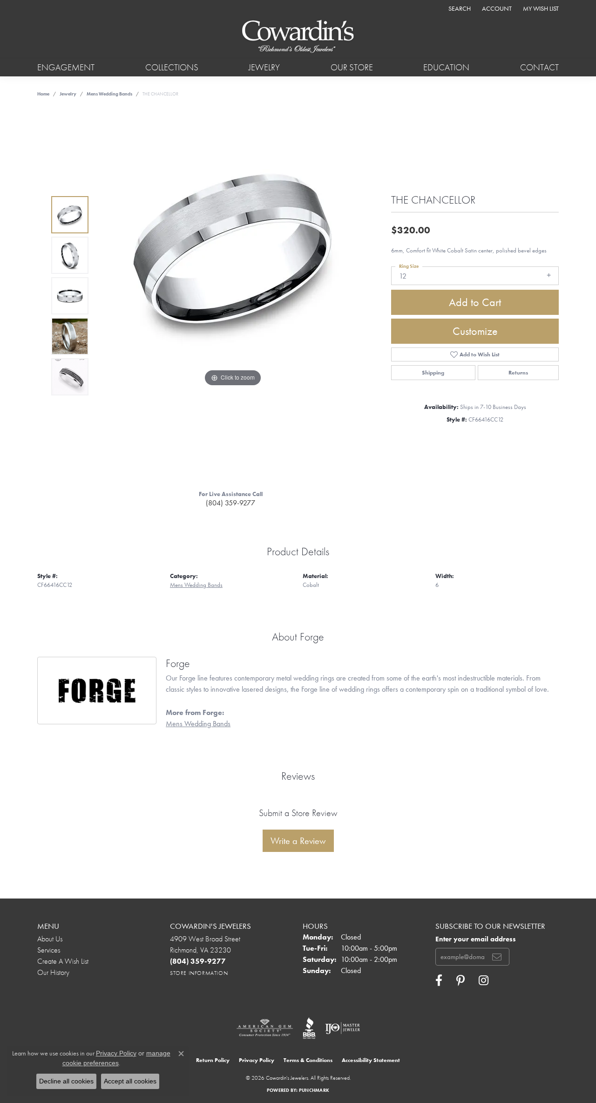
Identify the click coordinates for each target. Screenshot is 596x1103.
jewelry (68, 94)
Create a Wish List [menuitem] (62, 961)
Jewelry (264, 67)
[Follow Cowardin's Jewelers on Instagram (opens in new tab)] (483, 980)
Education (446, 67)
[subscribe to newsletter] (497, 956)
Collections (171, 67)
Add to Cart (475, 302)
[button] (459, 8)
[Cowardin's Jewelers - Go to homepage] (298, 37)
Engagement (66, 67)
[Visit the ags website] (264, 1028)
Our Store (352, 67)
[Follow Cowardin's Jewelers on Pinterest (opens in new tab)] (460, 980)
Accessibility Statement (371, 1060)
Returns (518, 372)
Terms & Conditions (308, 1060)
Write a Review (298, 841)
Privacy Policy (256, 1060)
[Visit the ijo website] (342, 1028)
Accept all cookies (130, 1081)
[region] (232, 295)
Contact (539, 67)
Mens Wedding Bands (109, 94)
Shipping (433, 372)
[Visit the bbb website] (309, 1028)
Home (43, 94)
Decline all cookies (66, 1081)
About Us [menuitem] (49, 939)
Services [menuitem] (48, 950)
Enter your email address (475, 939)
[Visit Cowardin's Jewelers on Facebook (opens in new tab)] (439, 980)
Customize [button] (475, 331)
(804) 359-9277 (230, 503)
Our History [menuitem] (53, 972)
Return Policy (213, 1060)
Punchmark (314, 1090)
